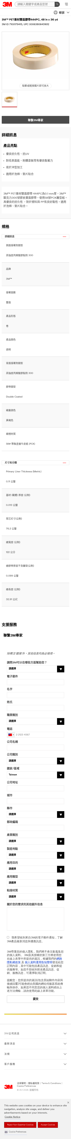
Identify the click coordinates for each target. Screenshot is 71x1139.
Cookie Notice (12, 1117)
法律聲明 (21, 1083)
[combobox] (11, 735)
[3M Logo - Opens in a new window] (7, 4)
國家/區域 (13, 768)
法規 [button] (7, 1054)
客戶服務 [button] (9, 1064)
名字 (9, 689)
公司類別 (12, 754)
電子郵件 (12, 676)
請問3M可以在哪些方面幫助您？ (27, 662)
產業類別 (12, 835)
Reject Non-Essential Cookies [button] (20, 1125)
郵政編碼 (12, 822)
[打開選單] (66, 4)
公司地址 (12, 782)
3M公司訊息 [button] (12, 1033)
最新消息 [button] (9, 1044)
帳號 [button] (61, 13)
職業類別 (12, 715)
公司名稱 (12, 742)
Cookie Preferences (26, 1086)
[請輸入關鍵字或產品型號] (57, 4)
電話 (9, 729)
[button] (15, 1132)
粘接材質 (12, 890)
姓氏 (9, 702)
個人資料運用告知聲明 (38, 962)
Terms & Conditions (51, 1083)
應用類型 (12, 876)
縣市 (9, 808)
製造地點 (12, 849)
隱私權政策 (33, 1083)
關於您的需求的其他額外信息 (25, 904)
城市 (9, 795)
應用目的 (12, 863)
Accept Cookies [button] (48, 1125)
